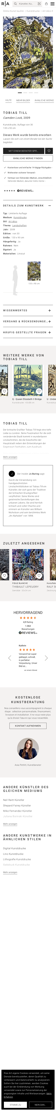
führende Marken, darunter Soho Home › (26, 181)
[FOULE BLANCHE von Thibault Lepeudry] (28, 564)
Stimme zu (15, 1105)
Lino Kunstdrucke (13, 853)
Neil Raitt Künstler (13, 799)
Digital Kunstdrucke (14, 848)
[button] (52, 3)
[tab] (28, 205)
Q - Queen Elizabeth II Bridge (27, 399)
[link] (39, 3)
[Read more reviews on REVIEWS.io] (28, 633)
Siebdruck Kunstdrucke (16, 864)
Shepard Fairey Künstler (17, 805)
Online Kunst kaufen (13, 11)
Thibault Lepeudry (25, 586)
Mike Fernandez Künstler (17, 810)
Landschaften (19, 225)
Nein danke (41, 1105)
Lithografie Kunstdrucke (17, 859)
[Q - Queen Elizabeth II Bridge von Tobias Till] (28, 380)
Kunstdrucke (33, 11)
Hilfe (8, 100)
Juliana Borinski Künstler (18, 816)
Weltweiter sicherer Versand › (22, 172)
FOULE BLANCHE (20, 583)
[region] (28, 658)
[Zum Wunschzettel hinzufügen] (49, 151)
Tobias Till (15, 113)
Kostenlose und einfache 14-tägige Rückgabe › (30, 167)
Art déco (13, 221)
